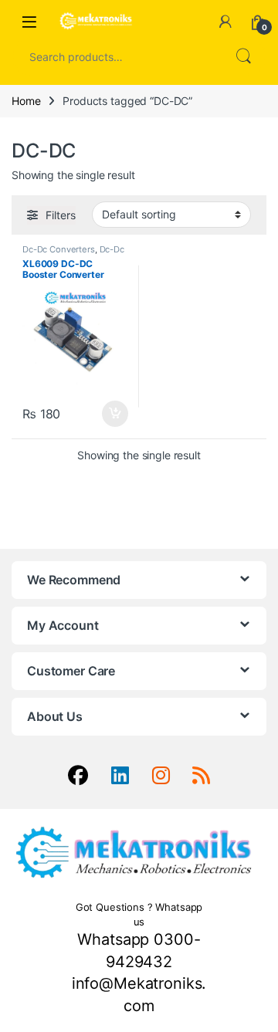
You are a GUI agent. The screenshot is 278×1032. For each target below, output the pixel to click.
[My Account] (225, 21)
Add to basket (111, 414)
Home (26, 100)
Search (243, 56)
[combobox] (117, 56)
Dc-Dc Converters (58, 249)
